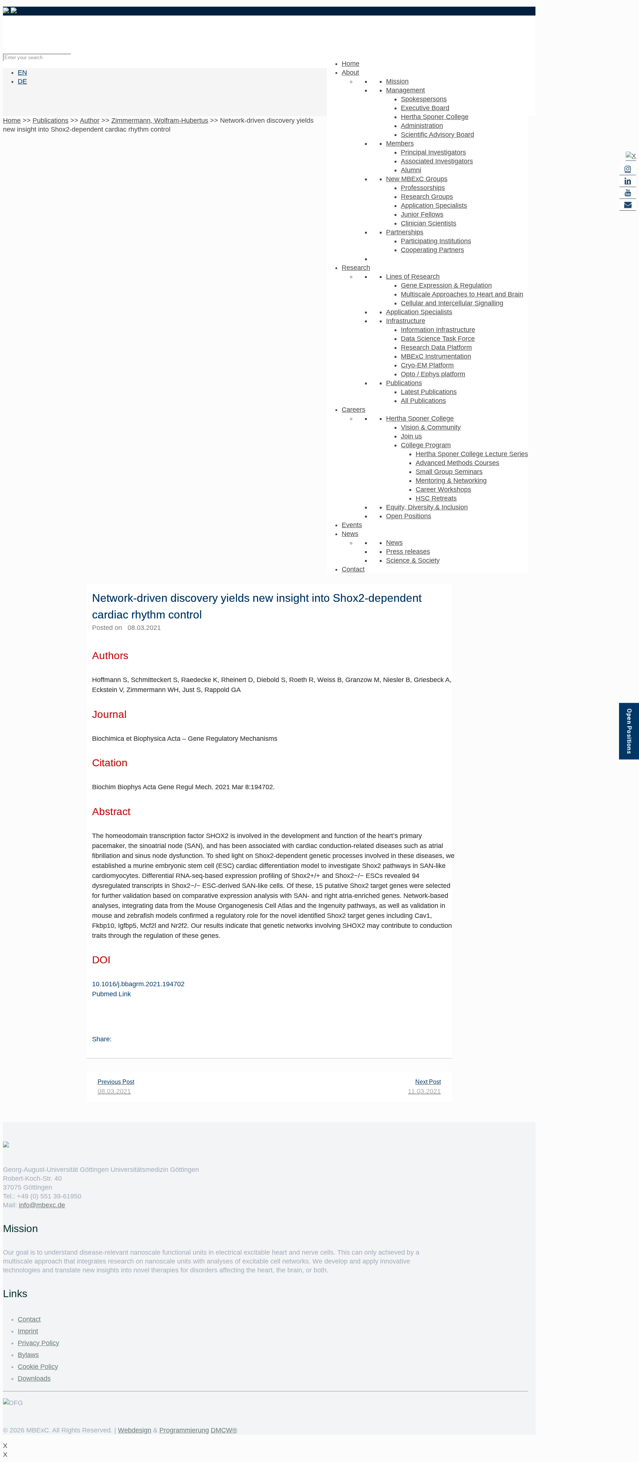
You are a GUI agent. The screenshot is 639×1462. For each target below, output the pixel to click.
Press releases (408, 551)
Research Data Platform (436, 347)
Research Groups (427, 196)
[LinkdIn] (627, 181)
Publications (404, 383)
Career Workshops (443, 489)
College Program (426, 445)
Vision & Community (431, 427)
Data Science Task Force (438, 338)
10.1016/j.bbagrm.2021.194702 (138, 984)
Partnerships (404, 232)
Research (356, 267)
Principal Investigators (433, 152)
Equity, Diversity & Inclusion (427, 507)
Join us (411, 436)
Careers (353, 409)
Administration (422, 125)
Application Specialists (434, 205)
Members (400, 143)
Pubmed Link (111, 994)
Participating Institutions (436, 241)
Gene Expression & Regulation (446, 285)
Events (352, 525)
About (350, 72)
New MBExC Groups (416, 179)
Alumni (411, 170)
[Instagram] (627, 169)
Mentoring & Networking (451, 480)
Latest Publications (429, 392)
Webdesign (134, 1430)
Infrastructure (405, 321)
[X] (631, 156)
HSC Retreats (436, 498)
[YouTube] (627, 193)
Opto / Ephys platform (433, 374)
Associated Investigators (437, 161)
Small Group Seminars (449, 471)
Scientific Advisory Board (437, 134)
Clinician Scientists (428, 223)
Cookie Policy (38, 1366)
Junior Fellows (422, 214)
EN (22, 72)
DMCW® (224, 1430)
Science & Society (413, 560)
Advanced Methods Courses (457, 463)
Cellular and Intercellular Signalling (452, 303)
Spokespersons (424, 99)
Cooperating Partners (432, 250)
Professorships (423, 187)
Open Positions (408, 516)
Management (405, 90)
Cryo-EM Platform (427, 365)
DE (22, 81)
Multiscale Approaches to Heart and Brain (462, 294)
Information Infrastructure (438, 329)
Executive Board (425, 108)
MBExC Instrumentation (436, 356)
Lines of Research (413, 276)
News (350, 533)
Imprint (28, 1331)
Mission (397, 81)
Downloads (34, 1378)
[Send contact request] (627, 205)
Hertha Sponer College (435, 117)
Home (350, 63)
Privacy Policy (38, 1343)
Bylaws (28, 1354)
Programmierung (184, 1430)
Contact (353, 569)
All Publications (423, 400)
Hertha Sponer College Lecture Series (472, 454)
